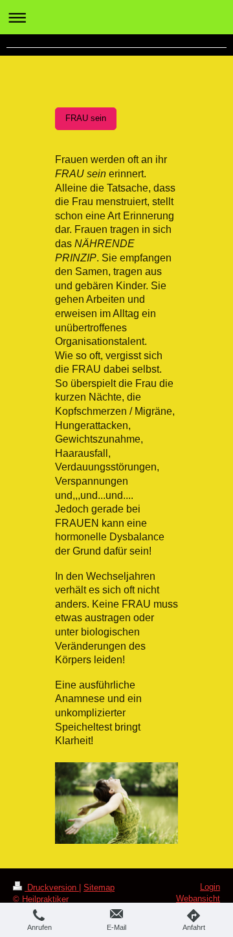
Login (210, 887)
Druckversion (52, 887)
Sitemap (99, 887)
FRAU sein (85, 118)
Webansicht (198, 898)
